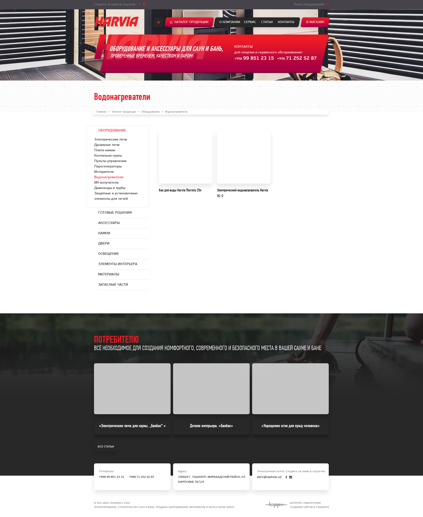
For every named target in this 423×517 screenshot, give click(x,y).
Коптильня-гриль (108, 156)
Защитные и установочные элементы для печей (116, 196)
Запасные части (113, 285)
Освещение (108, 254)
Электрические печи (110, 139)
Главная (101, 112)
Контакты (286, 22)
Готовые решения (115, 213)
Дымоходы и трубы (109, 188)
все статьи (106, 446)
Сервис (250, 22)
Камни (104, 233)
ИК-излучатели (106, 183)
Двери (103, 244)
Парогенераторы (108, 166)
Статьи (267, 22)
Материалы (108, 274)
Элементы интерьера (117, 264)
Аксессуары (109, 223)
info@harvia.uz (269, 477)
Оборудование (150, 112)
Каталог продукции (191, 22)
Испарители (104, 172)
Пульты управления (110, 161)
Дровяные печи (106, 145)
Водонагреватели (108, 177)
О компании (229, 22)
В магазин (315, 22)
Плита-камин (104, 150)
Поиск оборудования (309, 4)
